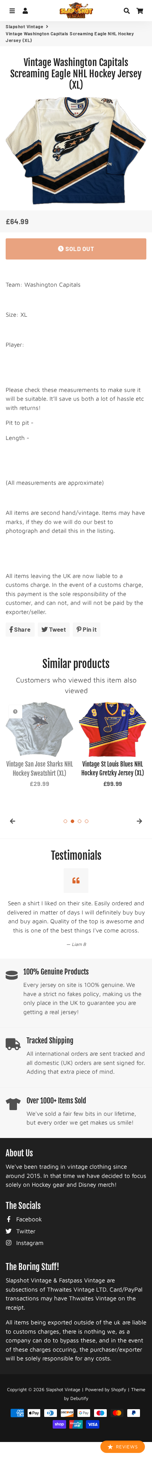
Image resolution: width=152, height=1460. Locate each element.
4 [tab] (86, 821)
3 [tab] (79, 821)
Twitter (24, 1222)
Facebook (28, 1210)
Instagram (28, 1233)
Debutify (79, 1389)
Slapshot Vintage (24, 26)
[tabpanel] (39, 745)
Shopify (118, 1380)
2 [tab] (72, 821)
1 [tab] (65, 821)
